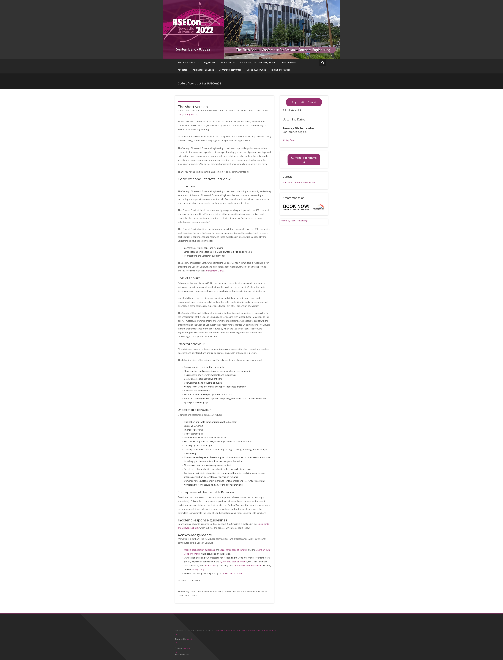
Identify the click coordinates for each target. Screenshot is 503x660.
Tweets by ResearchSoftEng (294, 220)
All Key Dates (289, 140)
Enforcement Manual (214, 270)
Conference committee (230, 69)
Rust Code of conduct (233, 573)
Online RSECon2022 (256, 69)
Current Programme (304, 158)
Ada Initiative (209, 565)
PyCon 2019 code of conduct (233, 561)
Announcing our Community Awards (258, 62)
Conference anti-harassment (248, 565)
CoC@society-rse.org (188, 114)
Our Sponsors (228, 62)
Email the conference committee (299, 182)
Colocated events (289, 62)
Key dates (182, 69)
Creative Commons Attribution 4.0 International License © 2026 (245, 630)
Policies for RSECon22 (203, 69)
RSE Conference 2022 (188, 62)
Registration (210, 62)
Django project (199, 569)
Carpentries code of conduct (233, 549)
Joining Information (280, 69)
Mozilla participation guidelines (199, 549)
